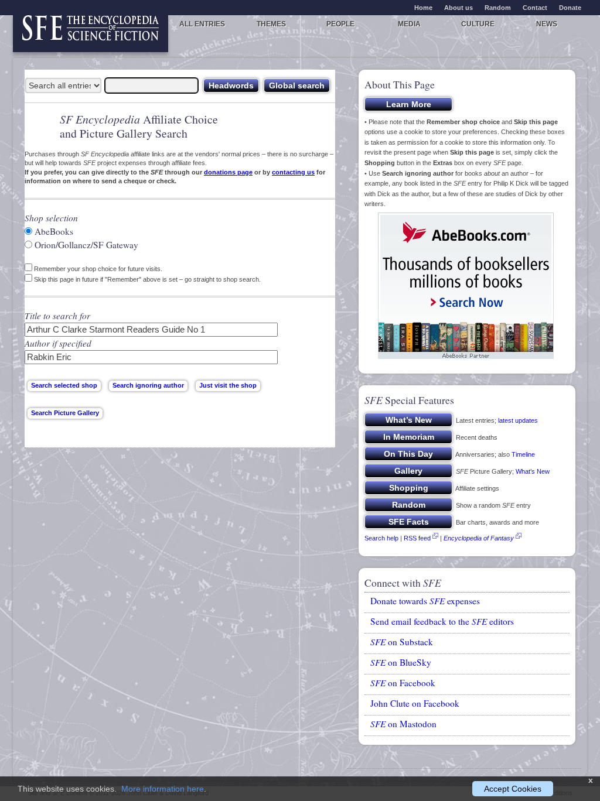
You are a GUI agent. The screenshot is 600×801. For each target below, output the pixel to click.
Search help (381, 538)
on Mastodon (403, 724)
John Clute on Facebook (414, 703)
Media (409, 24)
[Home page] (90, 33)
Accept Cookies (512, 788)
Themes (271, 24)
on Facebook (402, 683)
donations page (228, 172)
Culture (478, 24)
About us (458, 7)
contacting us (293, 172)
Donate (570, 7)
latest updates (518, 420)
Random (498, 7)
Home (423, 7)
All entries (202, 24)
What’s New (533, 471)
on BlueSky (400, 662)
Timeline (523, 454)
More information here (162, 788)
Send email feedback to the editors (442, 621)
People (340, 24)
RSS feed (417, 538)
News (546, 24)
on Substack (401, 642)
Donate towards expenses (425, 601)
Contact (535, 7)
